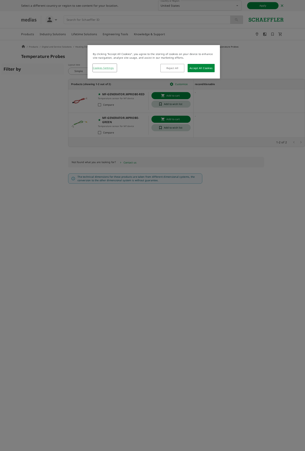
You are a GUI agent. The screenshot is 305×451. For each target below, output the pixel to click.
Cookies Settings (103, 68)
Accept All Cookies (201, 68)
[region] (154, 62)
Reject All (172, 68)
